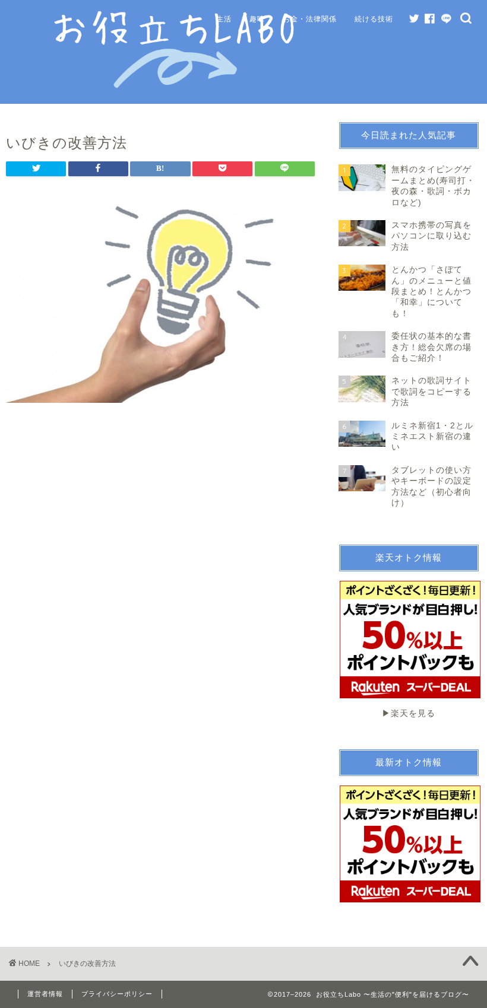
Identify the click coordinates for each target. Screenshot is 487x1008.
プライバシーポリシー (117, 993)
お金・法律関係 (310, 18)
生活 (224, 18)
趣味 (257, 18)
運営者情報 (45, 993)
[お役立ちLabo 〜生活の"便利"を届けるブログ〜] (176, 86)
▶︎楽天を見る (408, 713)
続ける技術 (374, 18)
